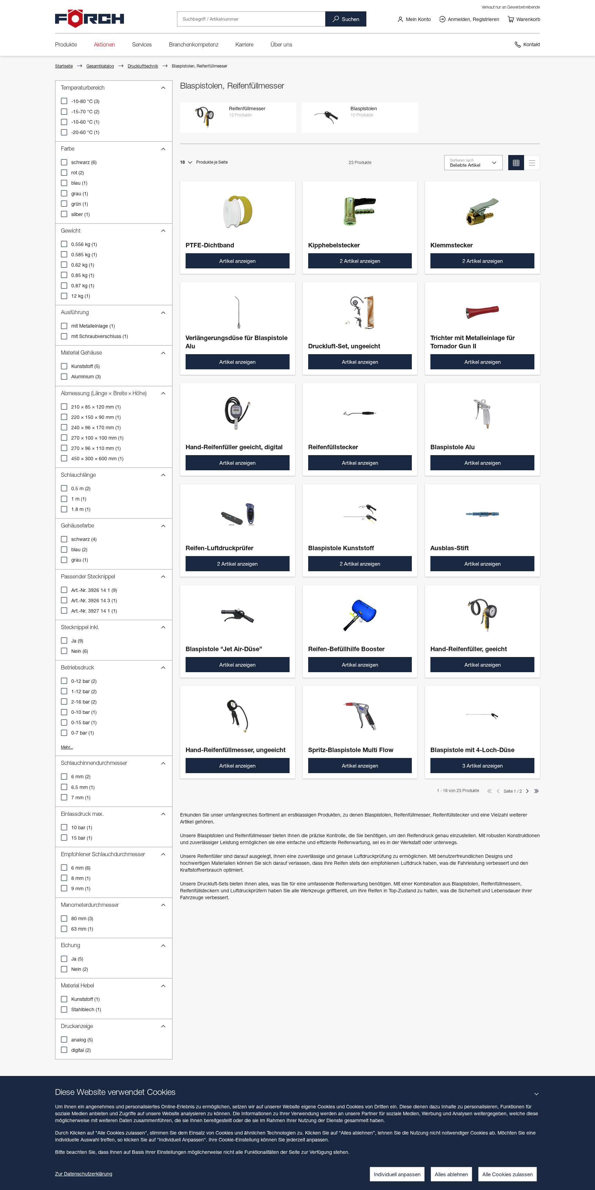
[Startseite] (89, 19)
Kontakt (531, 44)
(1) (85, 122)
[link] (414, 19)
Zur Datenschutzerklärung (83, 1174)
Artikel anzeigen (237, 261)
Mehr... (67, 747)
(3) (85, 101)
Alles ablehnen (451, 1174)
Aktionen (104, 44)
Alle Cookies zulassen (507, 1174)
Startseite (64, 66)
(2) (85, 111)
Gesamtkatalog (100, 66)
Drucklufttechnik (143, 66)
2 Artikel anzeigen (360, 261)
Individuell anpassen (397, 1174)
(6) (84, 162)
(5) (85, 366)
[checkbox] (64, 101)
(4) (84, 539)
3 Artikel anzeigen (482, 765)
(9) (94, 590)
